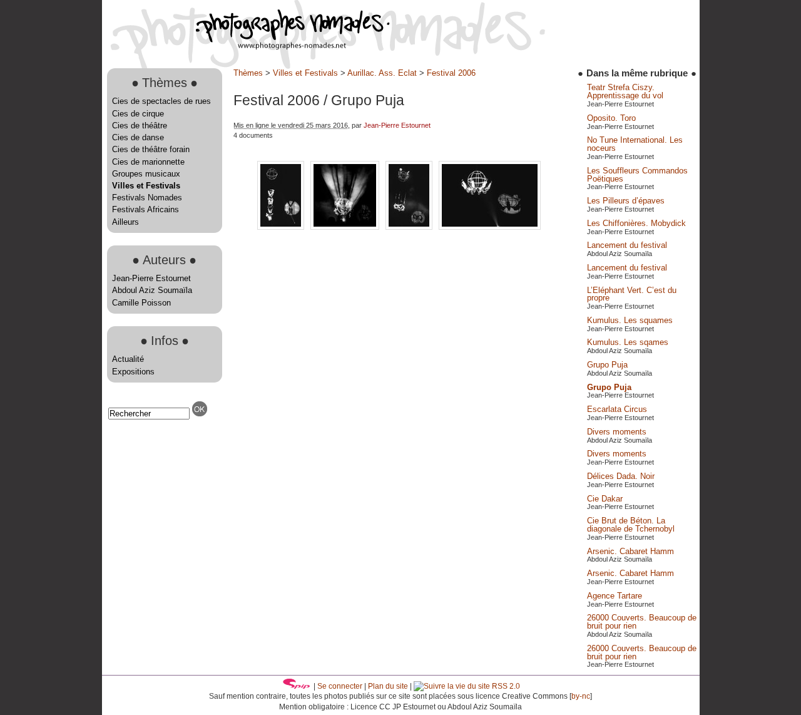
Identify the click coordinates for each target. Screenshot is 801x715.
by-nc (580, 696)
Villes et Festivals (146, 185)
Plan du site (388, 686)
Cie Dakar (605, 498)
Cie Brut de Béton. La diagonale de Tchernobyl (631, 524)
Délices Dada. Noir (621, 476)
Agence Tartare (614, 595)
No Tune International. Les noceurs (635, 144)
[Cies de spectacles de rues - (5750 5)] (490, 227)
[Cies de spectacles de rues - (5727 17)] (282, 227)
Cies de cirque (138, 113)
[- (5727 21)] (346, 227)
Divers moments (616, 431)
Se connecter (339, 686)
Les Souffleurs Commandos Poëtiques (637, 174)
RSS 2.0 (505, 686)
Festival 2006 (451, 73)
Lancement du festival (627, 245)
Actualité (128, 359)
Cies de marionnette (148, 162)
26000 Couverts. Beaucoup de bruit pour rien (641, 621)
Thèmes (248, 73)
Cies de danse (138, 137)
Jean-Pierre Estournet (151, 278)
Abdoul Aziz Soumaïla (152, 290)
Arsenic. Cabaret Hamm (630, 551)
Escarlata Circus (617, 409)
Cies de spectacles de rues (161, 101)
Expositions (133, 371)
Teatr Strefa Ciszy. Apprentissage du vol (625, 91)
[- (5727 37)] (410, 227)
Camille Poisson (141, 302)
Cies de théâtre (139, 125)
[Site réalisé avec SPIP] (297, 686)
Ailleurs (125, 222)
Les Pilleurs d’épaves (626, 200)
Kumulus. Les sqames (627, 342)
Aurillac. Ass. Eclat (382, 73)
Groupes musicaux (146, 173)
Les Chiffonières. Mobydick (636, 223)
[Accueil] (246, 46)
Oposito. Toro (611, 118)
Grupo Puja (607, 364)
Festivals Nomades (147, 197)
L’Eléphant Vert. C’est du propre (631, 294)
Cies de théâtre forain (151, 149)
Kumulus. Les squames (630, 320)
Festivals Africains (145, 209)
